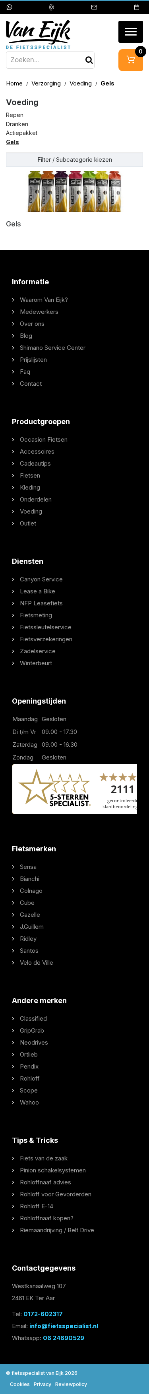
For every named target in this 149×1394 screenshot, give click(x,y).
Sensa (28, 867)
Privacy (42, 1384)
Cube (27, 902)
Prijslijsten (33, 359)
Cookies (20, 1384)
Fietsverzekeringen (46, 639)
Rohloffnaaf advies (45, 1182)
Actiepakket (21, 132)
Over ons (32, 323)
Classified (33, 1018)
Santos (29, 950)
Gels (12, 142)
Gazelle (30, 914)
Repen (14, 114)
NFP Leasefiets (41, 603)
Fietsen (30, 475)
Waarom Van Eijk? (44, 299)
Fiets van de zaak (44, 1158)
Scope (29, 1090)
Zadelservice (38, 651)
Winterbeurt (36, 663)
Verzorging (46, 83)
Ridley (28, 938)
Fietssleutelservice (46, 627)
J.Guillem (32, 926)
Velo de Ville (36, 962)
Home (15, 83)
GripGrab (32, 1030)
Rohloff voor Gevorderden (55, 1194)
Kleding (30, 487)
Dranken (17, 124)
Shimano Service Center (52, 347)
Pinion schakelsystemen (53, 1170)
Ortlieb (29, 1054)
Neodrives (34, 1042)
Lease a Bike (37, 591)
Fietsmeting (36, 615)
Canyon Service (41, 579)
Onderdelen (36, 499)
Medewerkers (39, 311)
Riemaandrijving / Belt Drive (57, 1230)
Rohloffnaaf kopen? (47, 1218)
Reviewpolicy (71, 1384)
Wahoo (29, 1102)
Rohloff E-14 (36, 1206)
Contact (31, 383)
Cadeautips (35, 463)
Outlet (28, 523)
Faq (25, 371)
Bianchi (29, 878)
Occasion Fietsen (44, 439)
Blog (26, 335)
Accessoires (37, 451)
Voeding (81, 83)
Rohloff (30, 1078)
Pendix (29, 1066)
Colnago (31, 890)
